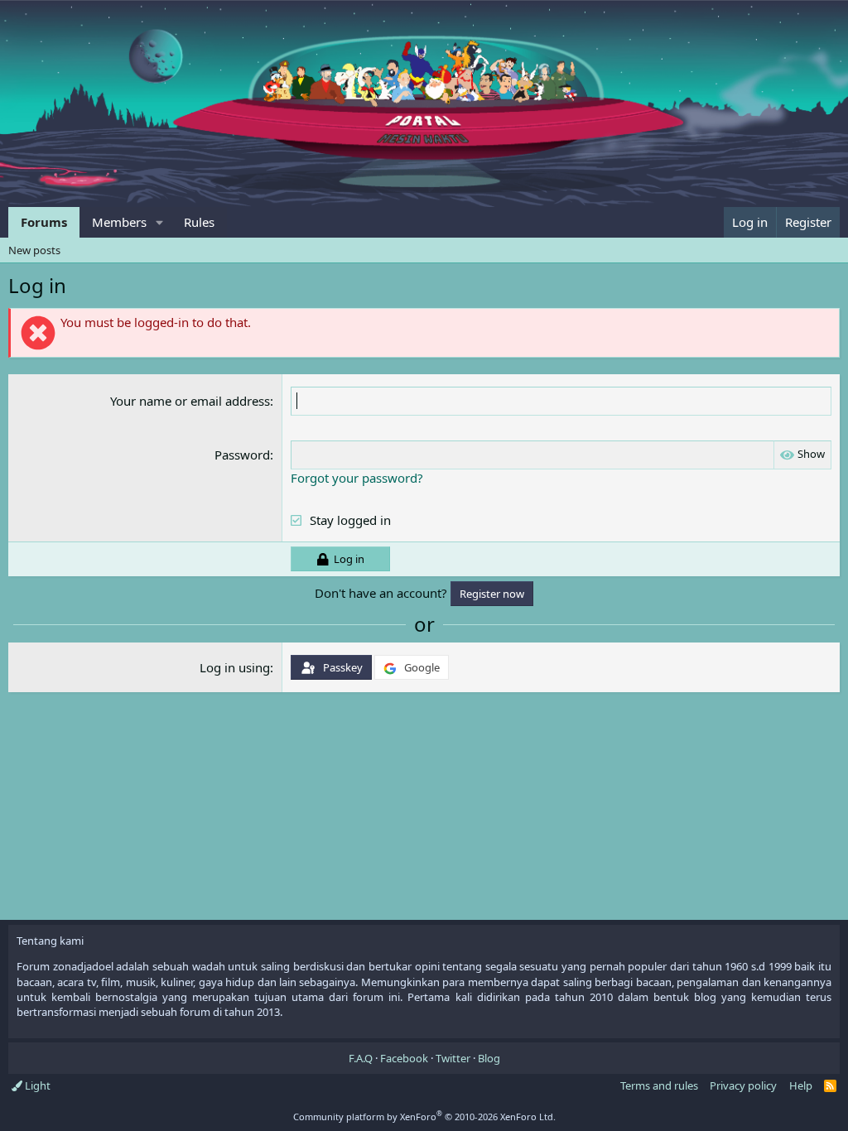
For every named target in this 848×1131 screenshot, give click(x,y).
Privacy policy (743, 1085)
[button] (159, 222)
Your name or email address (190, 400)
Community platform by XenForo (424, 1116)
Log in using (235, 667)
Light (36, 1085)
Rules (199, 222)
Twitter (453, 1058)
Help (800, 1085)
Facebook (404, 1058)
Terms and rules (659, 1085)
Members (119, 222)
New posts (34, 250)
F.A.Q (361, 1058)
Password (242, 454)
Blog (489, 1058)
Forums (44, 222)
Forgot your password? (357, 477)
